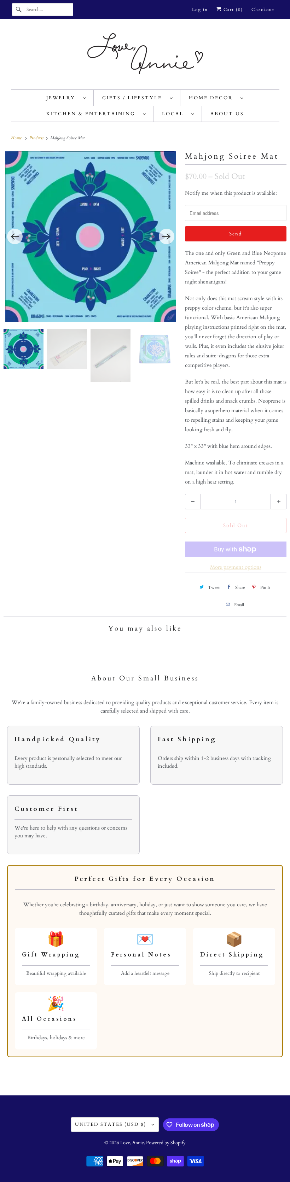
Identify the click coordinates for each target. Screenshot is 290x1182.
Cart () (232, 9)
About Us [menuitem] (227, 114)
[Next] (166, 236)
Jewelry (63, 98)
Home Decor (213, 98)
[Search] (19, 9)
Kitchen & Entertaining (92, 114)
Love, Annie (132, 1143)
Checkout (262, 9)
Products (37, 138)
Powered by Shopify (166, 1143)
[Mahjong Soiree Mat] (90, 236)
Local (175, 114)
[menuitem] (66, 98)
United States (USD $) (111, 1124)
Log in (200, 9)
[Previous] (15, 236)
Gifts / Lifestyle (134, 98)
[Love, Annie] (145, 56)
